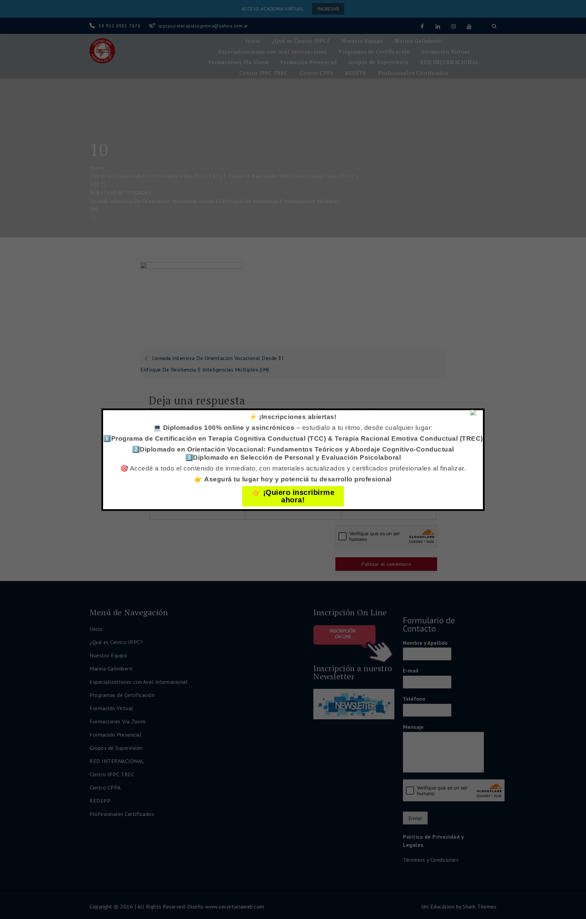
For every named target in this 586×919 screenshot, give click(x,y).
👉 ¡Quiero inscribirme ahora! (293, 496)
